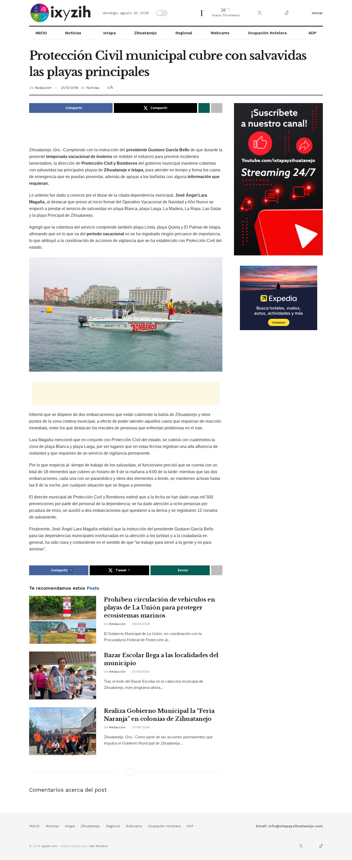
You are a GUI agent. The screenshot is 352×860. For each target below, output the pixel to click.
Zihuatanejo (145, 33)
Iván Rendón (98, 846)
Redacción (43, 88)
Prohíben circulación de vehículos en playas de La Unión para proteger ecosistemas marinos (159, 607)
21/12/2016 (69, 88)
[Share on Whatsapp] (204, 108)
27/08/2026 (140, 671)
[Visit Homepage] (61, 13)
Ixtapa (109, 33)
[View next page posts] (131, 771)
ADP (312, 33)
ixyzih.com (49, 846)
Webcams (220, 33)
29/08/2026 (140, 624)
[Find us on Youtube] (278, 13)
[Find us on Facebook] (250, 13)
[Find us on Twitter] (259, 13)
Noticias (73, 33)
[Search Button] (298, 12)
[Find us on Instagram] (269, 13)
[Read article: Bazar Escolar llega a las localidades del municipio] (62, 675)
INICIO (41, 33)
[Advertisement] (126, 133)
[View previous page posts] (121, 771)
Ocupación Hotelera (267, 33)
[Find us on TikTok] (287, 13)
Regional (183, 33)
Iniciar (317, 13)
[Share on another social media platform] (216, 108)
